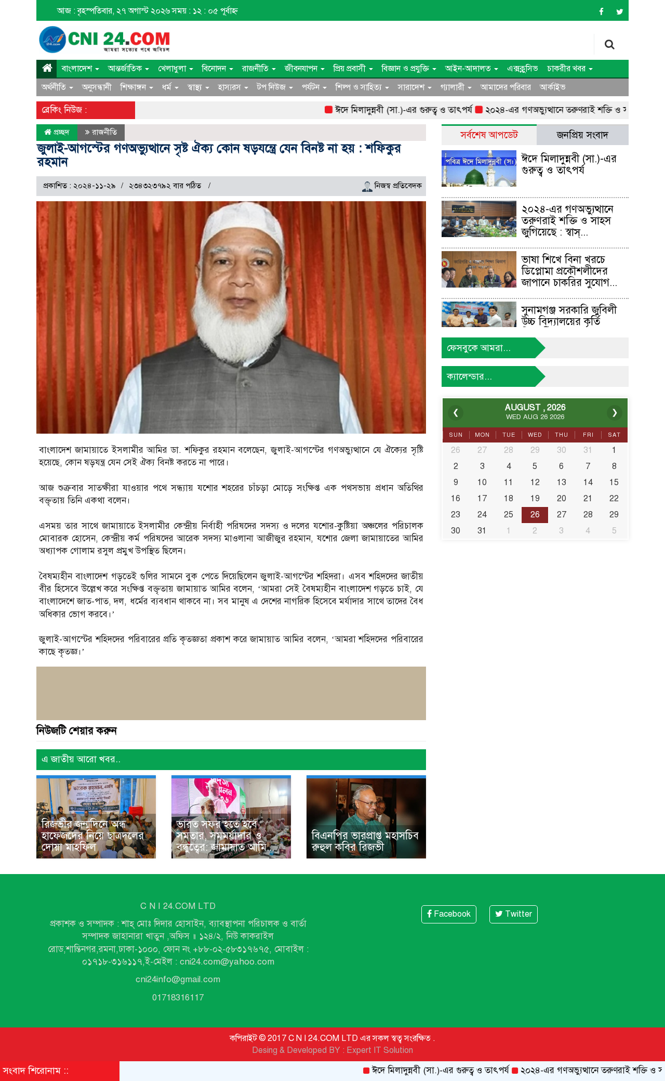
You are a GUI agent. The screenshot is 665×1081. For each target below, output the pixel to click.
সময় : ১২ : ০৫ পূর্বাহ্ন (205, 11)
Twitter (517, 914)
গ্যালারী (454, 87)
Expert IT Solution (380, 1050)
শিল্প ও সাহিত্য (360, 87)
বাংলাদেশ (78, 68)
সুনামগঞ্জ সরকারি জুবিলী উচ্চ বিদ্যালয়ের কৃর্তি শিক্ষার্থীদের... (569, 322)
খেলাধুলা (173, 68)
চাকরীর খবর (567, 68)
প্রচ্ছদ (60, 132)
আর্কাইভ (553, 87)
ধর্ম (168, 87)
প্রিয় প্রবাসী (351, 68)
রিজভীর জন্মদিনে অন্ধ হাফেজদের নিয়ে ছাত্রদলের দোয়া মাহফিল (93, 836)
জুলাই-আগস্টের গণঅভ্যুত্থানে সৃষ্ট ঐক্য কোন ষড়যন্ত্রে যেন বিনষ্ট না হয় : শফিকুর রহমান (219, 155)
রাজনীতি (256, 68)
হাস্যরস (230, 87)
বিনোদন (215, 68)
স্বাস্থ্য (196, 87)
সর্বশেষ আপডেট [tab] (489, 135)
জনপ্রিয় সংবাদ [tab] (582, 135)
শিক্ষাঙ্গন (134, 87)
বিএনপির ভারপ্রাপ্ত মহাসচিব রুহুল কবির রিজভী (365, 841)
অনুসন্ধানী (97, 87)
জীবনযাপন (302, 68)
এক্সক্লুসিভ (522, 68)
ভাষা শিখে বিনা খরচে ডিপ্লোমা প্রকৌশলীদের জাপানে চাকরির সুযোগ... (569, 271)
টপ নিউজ (272, 87)
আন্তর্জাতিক (126, 68)
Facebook (451, 914)
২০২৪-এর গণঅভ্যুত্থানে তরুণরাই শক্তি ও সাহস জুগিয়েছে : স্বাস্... (568, 221)
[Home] (46, 68)
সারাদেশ (412, 87)
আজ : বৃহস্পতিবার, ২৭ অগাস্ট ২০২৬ (113, 11)
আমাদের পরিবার (506, 87)
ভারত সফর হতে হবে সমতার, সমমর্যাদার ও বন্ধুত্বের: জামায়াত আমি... (225, 836)
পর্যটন (312, 87)
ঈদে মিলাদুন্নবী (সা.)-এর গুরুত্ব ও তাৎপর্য (373, 110)
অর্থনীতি (55, 87)
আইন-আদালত (469, 68)
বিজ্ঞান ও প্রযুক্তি (406, 68)
